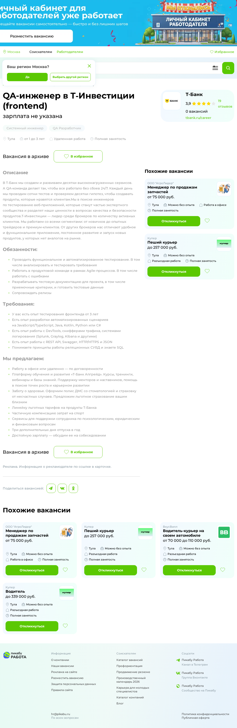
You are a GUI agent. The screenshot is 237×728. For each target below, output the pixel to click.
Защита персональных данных (73, 684)
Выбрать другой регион (70, 77)
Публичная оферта (195, 717)
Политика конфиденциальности (205, 714)
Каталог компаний (130, 697)
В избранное (82, 156)
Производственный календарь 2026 (131, 679)
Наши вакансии (62, 666)
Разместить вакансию (67, 678)
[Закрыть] (89, 66)
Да (27, 77)
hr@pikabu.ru (60, 714)
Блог (120, 703)
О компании (60, 660)
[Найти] (228, 68)
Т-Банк (194, 94)
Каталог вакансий (129, 660)
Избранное (224, 52)
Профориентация (129, 666)
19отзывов (225, 103)
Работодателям (70, 52)
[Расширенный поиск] (215, 68)
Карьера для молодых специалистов (132, 689)
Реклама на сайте (64, 672)
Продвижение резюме (133, 672)
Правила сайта (62, 690)
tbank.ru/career (198, 118)
